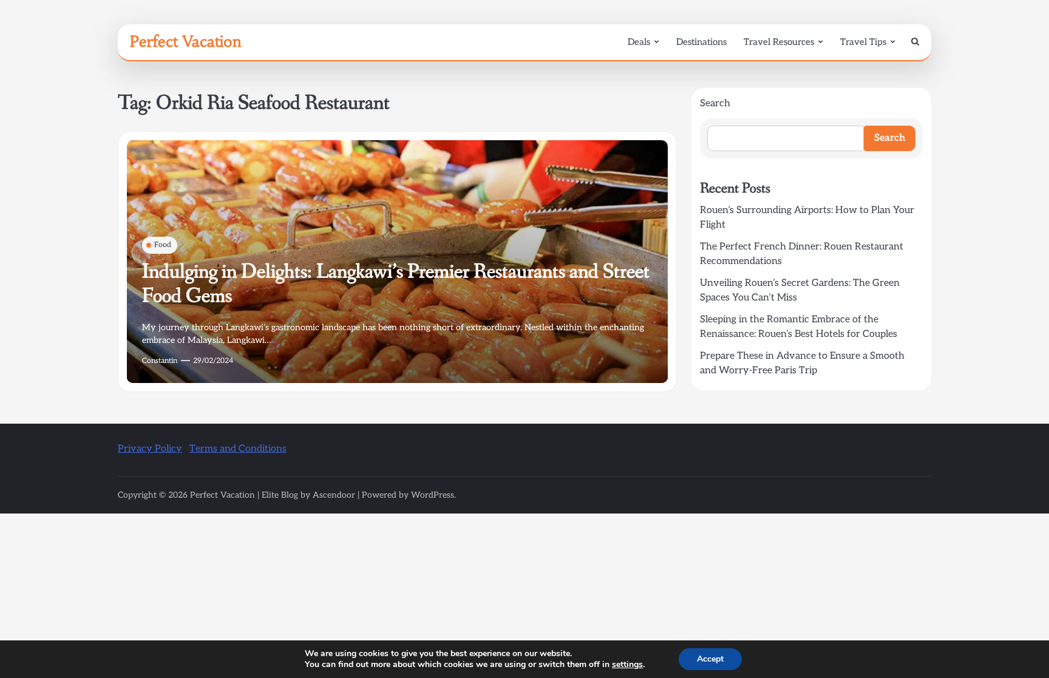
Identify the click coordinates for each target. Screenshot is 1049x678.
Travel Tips (863, 41)
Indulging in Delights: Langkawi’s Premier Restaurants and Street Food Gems (396, 284)
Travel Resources (779, 41)
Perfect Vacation (186, 41)
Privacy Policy (150, 449)
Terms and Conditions (238, 449)
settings (627, 664)
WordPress (432, 495)
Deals (639, 41)
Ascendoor (334, 495)
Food (162, 244)
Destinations (701, 41)
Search (715, 103)
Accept (710, 659)
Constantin (159, 360)
